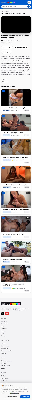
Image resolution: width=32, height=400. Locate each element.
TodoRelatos (4, 383)
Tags (2, 326)
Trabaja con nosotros (7, 350)
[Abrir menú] (29, 2)
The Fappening (5, 378)
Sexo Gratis (4, 380)
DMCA (3, 368)
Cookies (3, 363)
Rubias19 (3, 375)
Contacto (3, 343)
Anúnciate (4, 353)
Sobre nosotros (5, 346)
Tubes (3, 333)
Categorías (4, 321)
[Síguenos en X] (2, 313)
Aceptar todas (25, 396)
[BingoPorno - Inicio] (14, 2)
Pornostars (4, 328)
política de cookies (14, 393)
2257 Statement (5, 365)
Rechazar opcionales (12, 396)
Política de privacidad (6, 361)
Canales (3, 331)
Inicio (2, 11)
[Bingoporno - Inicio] (11, 303)
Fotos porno (4, 323)
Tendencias (4, 336)
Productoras (4, 348)
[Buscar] (28, 6)
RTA (7, 313)
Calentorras (8, 11)
